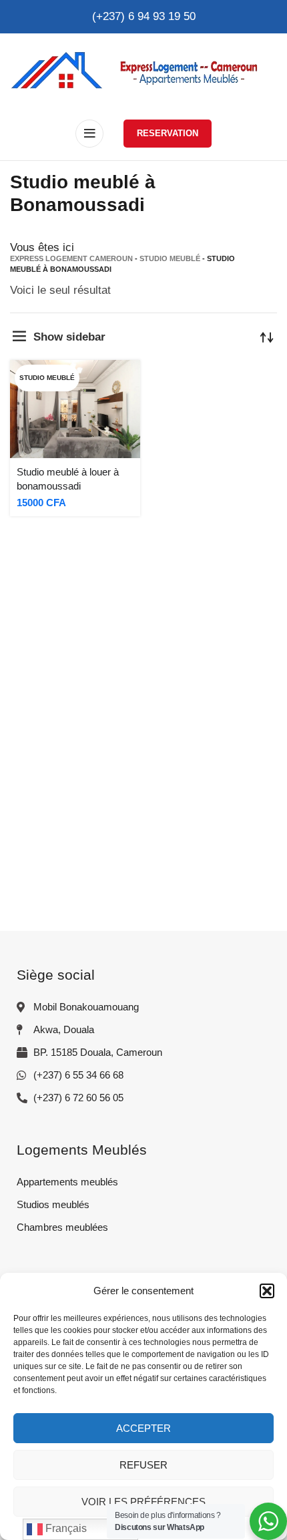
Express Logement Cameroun (71, 258)
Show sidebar (69, 337)
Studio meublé (169, 258)
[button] (267, 1291)
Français (65, 1528)
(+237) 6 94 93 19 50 (144, 16)
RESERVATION (167, 133)
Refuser (143, 1465)
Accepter (143, 1428)
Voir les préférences (143, 1501)
